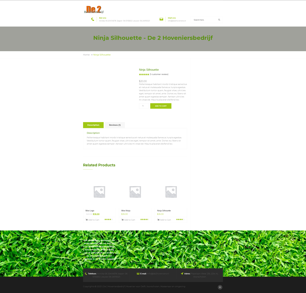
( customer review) (159, 74)
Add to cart (161, 106)
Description (93, 125)
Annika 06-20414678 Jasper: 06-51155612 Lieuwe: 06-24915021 (124, 21)
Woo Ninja (125, 211)
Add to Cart (93, 220)
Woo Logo (89, 211)
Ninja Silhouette (164, 211)
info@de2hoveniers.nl (177, 21)
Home (86, 54)
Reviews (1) (115, 125)
